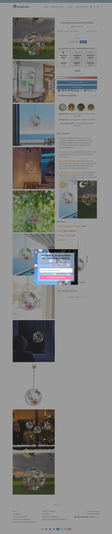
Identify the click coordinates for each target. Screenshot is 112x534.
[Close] (76, 251)
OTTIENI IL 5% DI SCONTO (56, 277)
